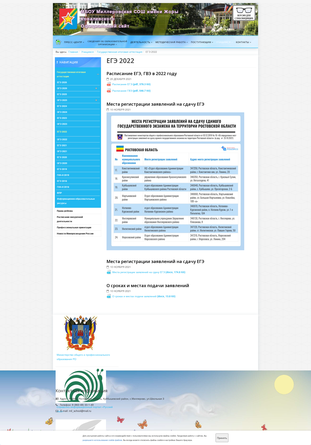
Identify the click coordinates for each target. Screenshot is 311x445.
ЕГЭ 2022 (62, 131)
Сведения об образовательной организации (107, 43)
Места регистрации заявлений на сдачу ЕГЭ (155, 104)
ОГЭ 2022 (62, 139)
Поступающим (201, 42)
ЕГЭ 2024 (62, 106)
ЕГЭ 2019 (62, 169)
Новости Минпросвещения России (75, 233)
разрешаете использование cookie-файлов (102, 440)
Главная (73, 51)
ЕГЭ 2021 (62, 145)
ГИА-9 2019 (63, 175)
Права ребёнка (65, 210)
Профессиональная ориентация (74, 227)
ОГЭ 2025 (62, 100)
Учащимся (223, 42)
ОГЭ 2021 (62, 151)
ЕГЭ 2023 (62, 118)
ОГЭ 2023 (62, 123)
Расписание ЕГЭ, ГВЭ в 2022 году (142, 73)
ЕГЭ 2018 (62, 181)
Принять (222, 438)
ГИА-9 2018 (63, 186)
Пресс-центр (73, 42)
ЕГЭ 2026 (62, 82)
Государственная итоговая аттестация (119, 51)
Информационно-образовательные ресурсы (76, 201)
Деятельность (140, 42)
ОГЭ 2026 (62, 88)
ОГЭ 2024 (62, 112)
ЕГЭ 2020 (62, 157)
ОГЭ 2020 (62, 163)
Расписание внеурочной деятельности (70, 219)
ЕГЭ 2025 (62, 94)
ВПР (59, 192)
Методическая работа (171, 42)
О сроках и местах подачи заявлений (148, 285)
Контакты (242, 42)
